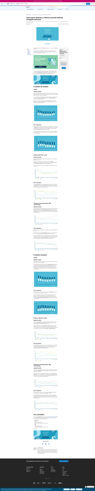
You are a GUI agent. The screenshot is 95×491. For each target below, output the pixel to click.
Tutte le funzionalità (42, 472)
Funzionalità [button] (13, 3)
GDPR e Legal (60, 9)
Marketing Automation (50, 9)
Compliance (63, 474)
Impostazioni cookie (66, 489)
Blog (29, 14)
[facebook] (43, 444)
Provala (88, 3)
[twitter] (48, 444)
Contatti (27, 469)
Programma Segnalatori (53, 470)
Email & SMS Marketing (30, 9)
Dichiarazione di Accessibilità (65, 475)
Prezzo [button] (22, 3)
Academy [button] (26, 3)
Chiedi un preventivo (28, 470)
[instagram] (49, 478)
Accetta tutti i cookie (79, 489)
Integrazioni (18, 3)
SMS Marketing (41, 469)
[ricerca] (51, 7)
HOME (27, 14)
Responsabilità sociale (64, 471)
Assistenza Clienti (28, 468)
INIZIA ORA (40, 66)
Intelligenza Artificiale (42, 471)
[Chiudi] (94, 489)
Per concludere (29, 54)
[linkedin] (46, 444)
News (67, 9)
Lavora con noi (64, 472)
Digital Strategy (40, 9)
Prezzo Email (52, 468)
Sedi (62, 470)
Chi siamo (63, 468)
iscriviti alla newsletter (64, 461)
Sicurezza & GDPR (64, 473)
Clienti (63, 469)
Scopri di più (44, 490)
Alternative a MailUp (42, 473)
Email (40, 468)
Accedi (92, 3)
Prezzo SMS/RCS (53, 469)
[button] (29, 49)
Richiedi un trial (28, 471)
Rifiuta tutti (72, 489)
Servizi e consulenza (53, 471)
